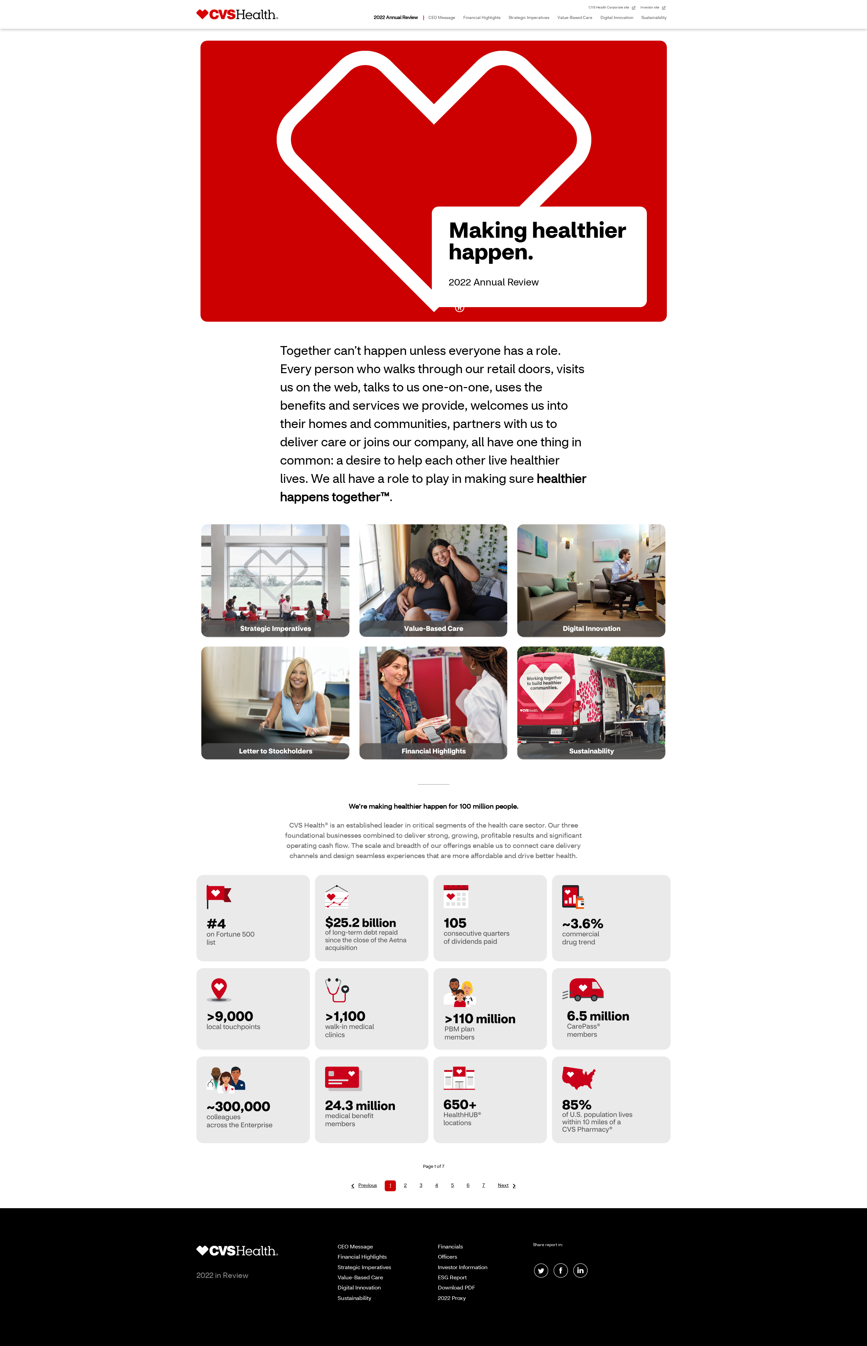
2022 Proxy (452, 1298)
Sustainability (654, 18)
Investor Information (462, 1267)
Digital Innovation (616, 18)
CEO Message (441, 18)
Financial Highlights (482, 18)
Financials (450, 1247)
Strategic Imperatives (529, 18)
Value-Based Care (574, 18)
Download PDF (456, 1288)
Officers (447, 1257)
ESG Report (452, 1278)
